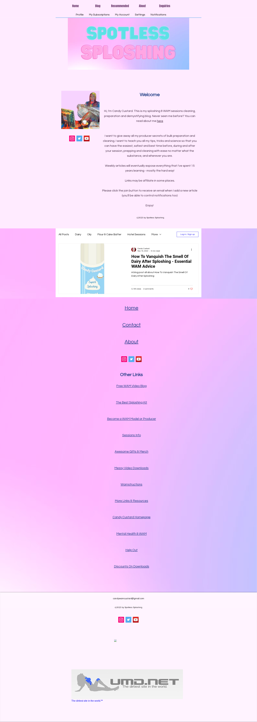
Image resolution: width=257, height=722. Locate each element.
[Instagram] (72, 138)
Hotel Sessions (136, 234)
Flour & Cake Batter (109, 234)
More (154, 234)
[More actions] (192, 249)
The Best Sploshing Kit (131, 402)
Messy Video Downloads (131, 468)
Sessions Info (131, 435)
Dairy (78, 234)
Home (131, 308)
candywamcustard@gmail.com (128, 598)
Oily (89, 234)
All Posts (64, 234)
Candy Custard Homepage (132, 517)
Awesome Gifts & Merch (131, 451)
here (160, 120)
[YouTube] (87, 138)
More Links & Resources (131, 500)
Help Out (131, 550)
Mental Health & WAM (131, 533)
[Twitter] (79, 138)
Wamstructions (131, 484)
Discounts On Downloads (131, 566)
